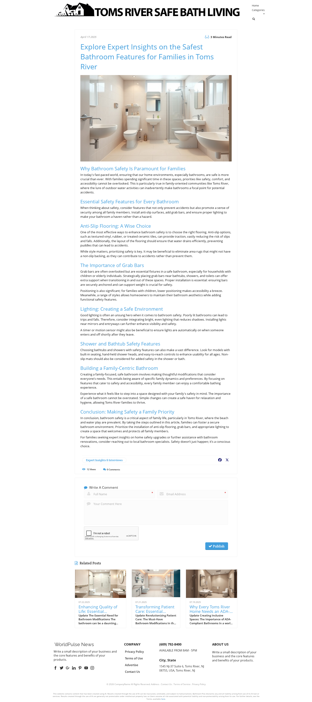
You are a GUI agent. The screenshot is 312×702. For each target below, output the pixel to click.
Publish (218, 546)
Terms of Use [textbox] (134, 658)
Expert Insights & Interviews (104, 460)
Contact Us (166, 684)
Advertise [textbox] (131, 665)
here (163, 699)
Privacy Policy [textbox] (134, 651)
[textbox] (74, 644)
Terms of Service (182, 684)
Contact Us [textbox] (132, 671)
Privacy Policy (199, 684)
